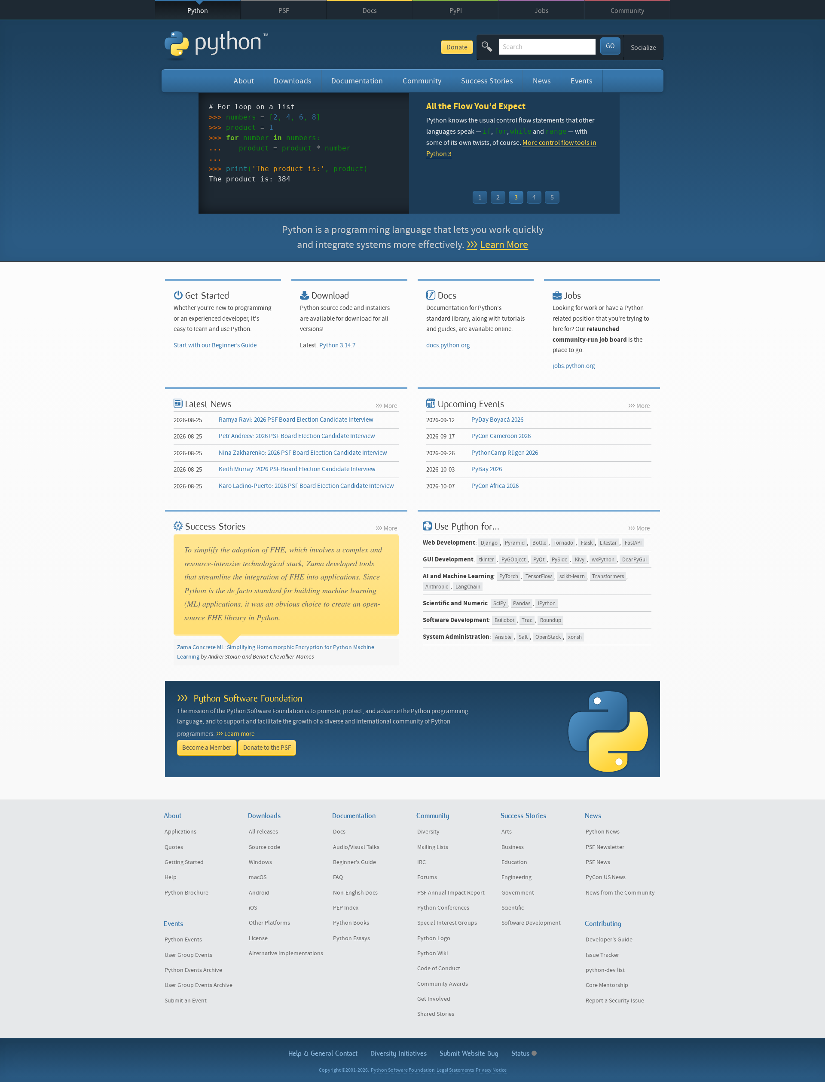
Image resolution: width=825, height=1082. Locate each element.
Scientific (512, 907)
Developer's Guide (609, 939)
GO (610, 46)
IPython (547, 604)
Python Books (351, 923)
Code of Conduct (438, 968)
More (390, 406)
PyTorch (508, 576)
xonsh (575, 637)
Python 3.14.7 (337, 345)
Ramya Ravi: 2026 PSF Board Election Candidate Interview (296, 419)
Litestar (608, 543)
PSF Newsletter (605, 847)
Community (627, 11)
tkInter (486, 560)
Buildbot (504, 620)
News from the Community (620, 892)
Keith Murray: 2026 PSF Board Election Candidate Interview (297, 469)
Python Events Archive (193, 970)
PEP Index (345, 907)
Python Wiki (432, 953)
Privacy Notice (491, 1070)
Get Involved (433, 999)
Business (512, 847)
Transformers (608, 576)
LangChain (467, 587)
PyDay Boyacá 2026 (497, 419)
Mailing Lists (432, 847)
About (244, 81)
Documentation (357, 81)
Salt (523, 637)
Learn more (239, 734)
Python (197, 11)
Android (259, 892)
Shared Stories (435, 1014)
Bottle (539, 543)
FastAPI (633, 543)
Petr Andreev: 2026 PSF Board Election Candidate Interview (297, 436)
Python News (603, 831)
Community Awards (442, 984)
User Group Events (188, 955)
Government (517, 892)
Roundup (550, 620)
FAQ (338, 877)
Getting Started (184, 862)
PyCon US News (606, 877)
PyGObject (513, 560)
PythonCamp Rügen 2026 (504, 453)
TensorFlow (539, 576)
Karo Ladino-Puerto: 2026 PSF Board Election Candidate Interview (306, 486)
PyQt (538, 560)
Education (514, 862)
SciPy (499, 604)
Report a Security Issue (615, 1000)
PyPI (455, 11)
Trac (527, 620)
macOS (257, 877)
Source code (264, 847)
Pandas (521, 604)
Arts (506, 831)
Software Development (531, 923)
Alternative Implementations (286, 953)
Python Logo (433, 938)
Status (521, 1053)
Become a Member (206, 747)
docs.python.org (448, 345)
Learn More (504, 245)
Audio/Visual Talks (356, 847)
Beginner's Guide (354, 862)
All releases (263, 831)
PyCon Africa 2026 (495, 486)
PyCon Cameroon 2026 (501, 436)
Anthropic (436, 587)
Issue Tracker (602, 955)
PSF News (598, 862)
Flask (587, 543)
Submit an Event (186, 1000)
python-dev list (605, 970)
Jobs (542, 11)
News (542, 81)
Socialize (643, 48)
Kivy (579, 560)
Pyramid (515, 543)
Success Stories (487, 81)
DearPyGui (634, 560)
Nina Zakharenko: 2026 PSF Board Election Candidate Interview (303, 453)
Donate (457, 47)
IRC (421, 862)
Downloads (293, 81)
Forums (427, 877)
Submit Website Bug (469, 1053)
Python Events (183, 939)
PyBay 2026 (486, 469)
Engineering (516, 877)
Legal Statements (455, 1070)
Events (582, 81)
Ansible (503, 637)
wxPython (603, 560)
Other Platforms (269, 923)
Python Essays (351, 938)
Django (489, 543)
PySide (559, 560)
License (258, 938)
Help (171, 877)
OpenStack (548, 637)
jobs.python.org (574, 366)
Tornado (563, 543)
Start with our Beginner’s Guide (215, 345)
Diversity (428, 831)
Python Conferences (443, 907)
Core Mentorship (607, 985)
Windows (260, 862)
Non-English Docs (355, 892)
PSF (283, 11)
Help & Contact (323, 1053)
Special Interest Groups (447, 923)
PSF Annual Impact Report (451, 892)
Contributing (603, 923)
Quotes (174, 847)
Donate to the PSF (267, 747)
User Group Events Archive (198, 985)
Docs (370, 11)
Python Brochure (186, 892)
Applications (180, 831)
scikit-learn (572, 576)
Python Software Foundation (248, 698)
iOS (253, 907)
